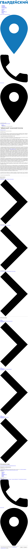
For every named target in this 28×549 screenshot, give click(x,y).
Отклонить (25, 547)
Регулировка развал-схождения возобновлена (6, 271)
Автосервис (3, 5)
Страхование (3, 6)
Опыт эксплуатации (4, 11)
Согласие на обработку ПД (15, 479)
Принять (21, 547)
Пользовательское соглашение (22, 479)
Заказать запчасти (2, 14)
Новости (3, 472)
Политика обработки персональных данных (5, 479)
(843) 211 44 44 (2, 507)
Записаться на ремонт (7, 14)
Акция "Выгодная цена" (3, 225)
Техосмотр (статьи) (4, 7)
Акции (2, 10)
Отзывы (3, 12)
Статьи (3, 476)
